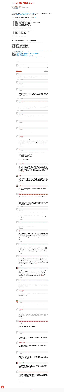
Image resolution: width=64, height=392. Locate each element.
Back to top (32, 389)
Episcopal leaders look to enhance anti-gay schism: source (25, 55)
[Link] (30, 67)
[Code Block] (28, 67)
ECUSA (17, 8)
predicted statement (15, 10)
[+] (32, 67)
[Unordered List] (26, 67)
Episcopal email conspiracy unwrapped (21, 54)
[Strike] (23, 67)
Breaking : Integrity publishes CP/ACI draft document (31, 53)
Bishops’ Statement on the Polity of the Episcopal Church (20, 11)
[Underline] (22, 67)
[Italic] (21, 67)
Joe (19, 230)
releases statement (19, 53)
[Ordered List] (25, 67)
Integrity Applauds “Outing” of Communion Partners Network (22, 51)
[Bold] (20, 67)
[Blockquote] (27, 67)
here (35, 17)
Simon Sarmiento (21, 128)
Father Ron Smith (21, 267)
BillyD (20, 301)
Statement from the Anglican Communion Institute (28, 13)
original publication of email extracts (22, 14)
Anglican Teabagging (18, 52)
